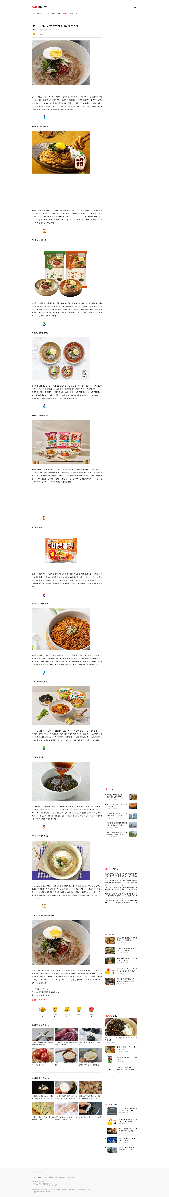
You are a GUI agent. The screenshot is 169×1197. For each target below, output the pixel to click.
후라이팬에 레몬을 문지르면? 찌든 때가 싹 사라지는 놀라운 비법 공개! (66, 1097)
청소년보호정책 (62, 1177)
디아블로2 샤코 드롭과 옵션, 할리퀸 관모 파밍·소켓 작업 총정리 (127, 1070)
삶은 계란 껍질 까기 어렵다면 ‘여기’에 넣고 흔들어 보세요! (66, 1118)
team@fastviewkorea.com (58, 1185)
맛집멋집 (109, 807)
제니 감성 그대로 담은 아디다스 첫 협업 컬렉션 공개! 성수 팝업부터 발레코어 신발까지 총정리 (43, 1097)
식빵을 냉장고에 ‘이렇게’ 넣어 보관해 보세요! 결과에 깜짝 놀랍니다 (90, 1064)
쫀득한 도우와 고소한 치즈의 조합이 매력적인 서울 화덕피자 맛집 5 (127, 940)
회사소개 (45, 1177)
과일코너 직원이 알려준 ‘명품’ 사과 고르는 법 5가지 (43, 1064)
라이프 (65, 13)
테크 (71, 13)
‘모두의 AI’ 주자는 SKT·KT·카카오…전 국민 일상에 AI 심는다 (128, 1121)
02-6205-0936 (37, 1185)
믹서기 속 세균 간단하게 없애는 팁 (89, 1043)
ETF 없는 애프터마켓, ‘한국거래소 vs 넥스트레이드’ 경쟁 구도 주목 (127, 981)
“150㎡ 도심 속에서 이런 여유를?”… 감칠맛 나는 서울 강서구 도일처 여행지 (127, 950)
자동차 (109, 826)
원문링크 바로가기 (38, 1000)
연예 (53, 13)
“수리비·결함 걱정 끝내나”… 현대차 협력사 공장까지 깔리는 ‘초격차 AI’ (117, 823)
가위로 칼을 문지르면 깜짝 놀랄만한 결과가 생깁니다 (42, 1043)
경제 (59, 13)
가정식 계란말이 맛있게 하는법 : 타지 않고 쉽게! (43, 1118)
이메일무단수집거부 (72, 1177)
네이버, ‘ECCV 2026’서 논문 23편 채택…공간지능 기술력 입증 (128, 1150)
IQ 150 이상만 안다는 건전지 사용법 (90, 1118)
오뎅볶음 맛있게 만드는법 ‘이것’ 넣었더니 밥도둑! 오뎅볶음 (90, 1097)
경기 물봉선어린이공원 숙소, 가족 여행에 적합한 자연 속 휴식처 (117, 842)
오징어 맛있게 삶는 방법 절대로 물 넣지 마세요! (66, 1043)
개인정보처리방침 (53, 1177)
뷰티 (47, 13)
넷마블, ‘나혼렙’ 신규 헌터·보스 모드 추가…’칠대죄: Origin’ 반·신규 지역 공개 (128, 1131)
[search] (135, 7)
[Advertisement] (66, 191)
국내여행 (109, 844)
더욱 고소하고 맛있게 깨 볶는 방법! (66, 1064)
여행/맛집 (40, 13)
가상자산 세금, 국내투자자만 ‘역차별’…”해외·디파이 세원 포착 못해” (128, 1111)
